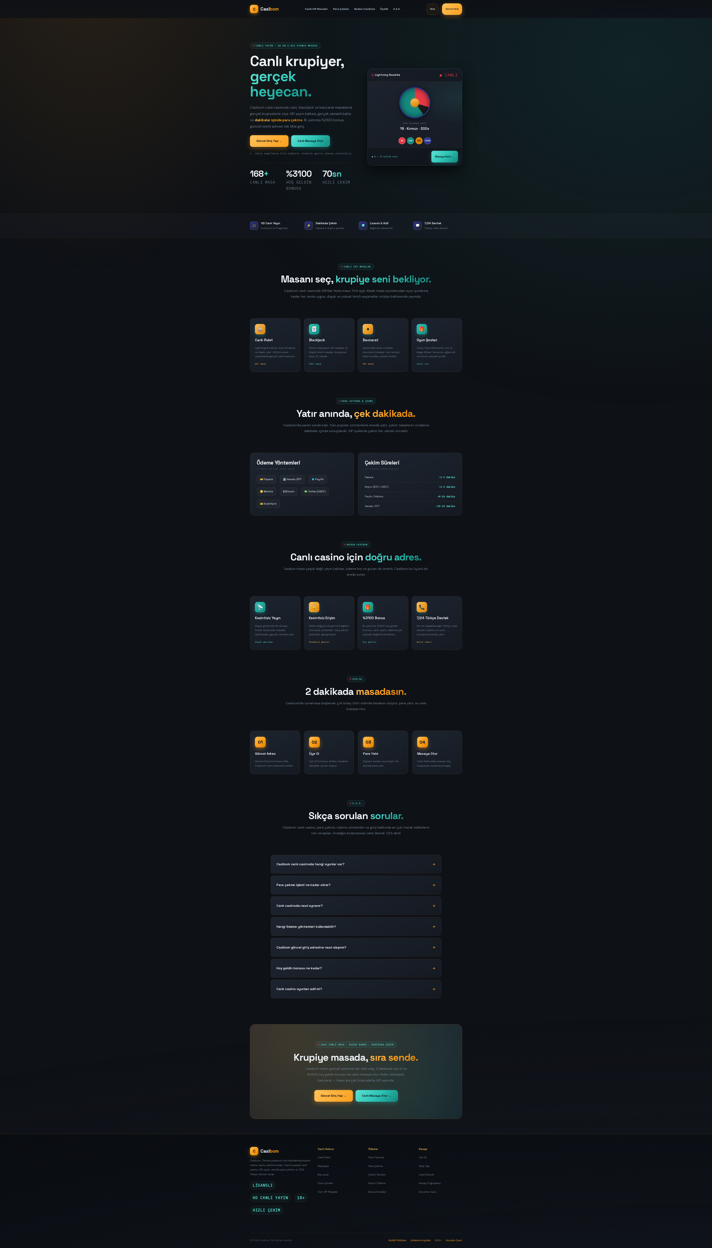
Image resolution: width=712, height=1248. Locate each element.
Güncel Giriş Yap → (269, 141)
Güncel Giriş (452, 8)
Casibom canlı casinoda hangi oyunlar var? (310, 864)
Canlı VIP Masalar (316, 9)
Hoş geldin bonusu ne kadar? (299, 968)
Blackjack (323, 1166)
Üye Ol (423, 1157)
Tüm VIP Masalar (328, 1191)
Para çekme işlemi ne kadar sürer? (303, 885)
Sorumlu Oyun (427, 1191)
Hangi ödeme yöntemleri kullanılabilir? (306, 926)
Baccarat (323, 1174)
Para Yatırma (376, 1157)
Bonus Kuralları (377, 1191)
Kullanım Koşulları (421, 1240)
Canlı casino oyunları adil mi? (299, 989)
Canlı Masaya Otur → (376, 1095)
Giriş (432, 8)
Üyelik (384, 9)
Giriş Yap (424, 1166)
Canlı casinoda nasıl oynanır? (299, 905)
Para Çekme (341, 9)
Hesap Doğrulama (430, 1183)
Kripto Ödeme (377, 1183)
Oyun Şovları (325, 1183)
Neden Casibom (364, 9)
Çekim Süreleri (377, 1174)
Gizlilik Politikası (397, 1240)
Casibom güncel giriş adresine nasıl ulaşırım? (311, 947)
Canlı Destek (426, 1174)
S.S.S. (396, 9)
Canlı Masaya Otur (310, 141)
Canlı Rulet (324, 1157)
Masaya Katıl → (444, 156)
